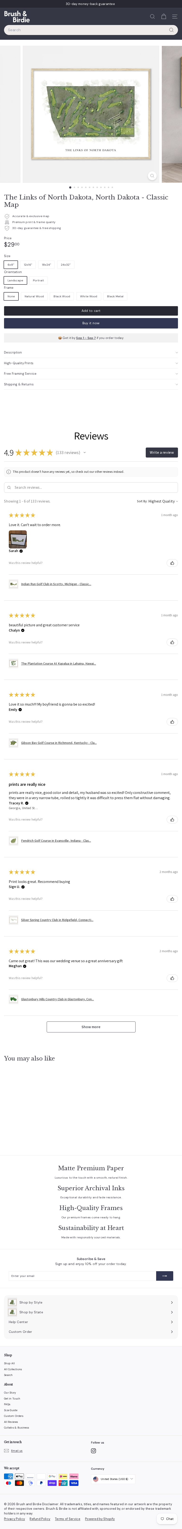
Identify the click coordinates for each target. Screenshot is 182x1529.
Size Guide (10, 1410)
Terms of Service (67, 1519)
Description (13, 352)
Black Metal (115, 296)
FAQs (7, 1404)
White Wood (88, 296)
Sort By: (142, 501)
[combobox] (91, 30)
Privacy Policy (14, 1519)
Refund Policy (40, 1519)
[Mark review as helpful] (172, 563)
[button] (84, 452)
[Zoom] (152, 175)
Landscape (15, 280)
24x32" (66, 265)
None (11, 296)
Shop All (9, 1363)
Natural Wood (34, 296)
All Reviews (11, 1422)
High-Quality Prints (18, 363)
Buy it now (91, 323)
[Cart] (163, 16)
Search (8, 1375)
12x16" (28, 265)
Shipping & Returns (19, 384)
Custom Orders (13, 1416)
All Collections (13, 1369)
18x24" (46, 265)
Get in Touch (12, 1398)
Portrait (38, 280)
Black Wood (62, 296)
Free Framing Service (20, 374)
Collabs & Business (16, 1427)
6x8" (11, 265)
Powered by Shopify (100, 1519)
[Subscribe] (164, 1276)
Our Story (10, 1392)
